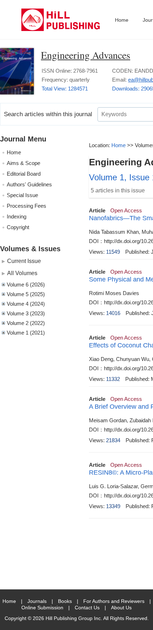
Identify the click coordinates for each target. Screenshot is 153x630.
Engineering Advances (85, 55)
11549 (113, 252)
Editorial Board (24, 174)
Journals (37, 601)
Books (65, 601)
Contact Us (87, 607)
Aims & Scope (23, 163)
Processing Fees (26, 206)
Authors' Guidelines (29, 184)
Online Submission (42, 607)
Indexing (16, 216)
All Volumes (22, 273)
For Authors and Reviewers (113, 601)
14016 (113, 313)
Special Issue (22, 195)
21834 (113, 440)
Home (121, 20)
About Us (121, 607)
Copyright (18, 227)
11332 (113, 379)
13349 (113, 506)
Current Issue (24, 261)
